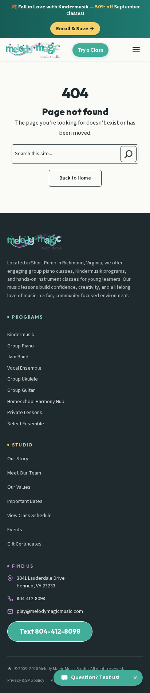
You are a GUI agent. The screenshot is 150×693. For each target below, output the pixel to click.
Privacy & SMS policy (25, 680)
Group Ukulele (22, 379)
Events (14, 529)
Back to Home (75, 178)
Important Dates (25, 501)
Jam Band (17, 357)
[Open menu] (136, 50)
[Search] (129, 154)
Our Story (17, 458)
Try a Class (90, 50)
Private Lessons (24, 412)
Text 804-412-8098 (49, 631)
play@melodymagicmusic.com (50, 611)
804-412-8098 (31, 598)
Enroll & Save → (75, 28)
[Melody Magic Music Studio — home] (33, 50)
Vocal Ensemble (24, 368)
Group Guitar (21, 390)
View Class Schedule (29, 515)
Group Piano (20, 346)
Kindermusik (20, 334)
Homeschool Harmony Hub (35, 401)
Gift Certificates (24, 544)
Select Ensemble (25, 424)
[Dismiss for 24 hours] (135, 678)
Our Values (19, 487)
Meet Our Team (24, 473)
